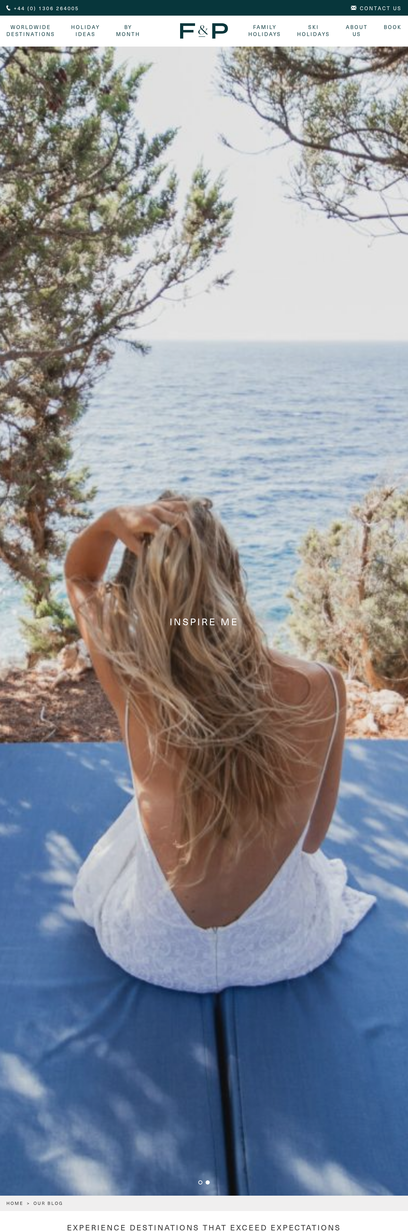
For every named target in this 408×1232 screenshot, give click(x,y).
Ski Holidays (313, 30)
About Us (357, 30)
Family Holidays (264, 30)
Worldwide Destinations (30, 30)
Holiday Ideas (85, 30)
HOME (15, 1203)
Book (393, 27)
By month (128, 30)
